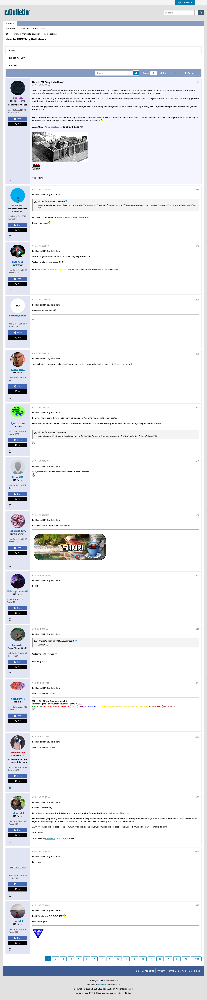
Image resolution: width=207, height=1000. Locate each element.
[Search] (201, 12)
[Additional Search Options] (196, 12)
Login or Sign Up (185, 2)
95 (185, 958)
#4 (197, 299)
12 (134, 958)
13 (143, 958)
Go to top (194, 970)
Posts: (11, 112)
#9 (197, 575)
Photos (13, 65)
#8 (197, 515)
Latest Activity (17, 57)
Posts (12, 50)
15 (160, 958)
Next (196, 958)
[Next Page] (175, 73)
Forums (10, 23)
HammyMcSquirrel (53, 127)
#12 (197, 736)
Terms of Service (176, 970)
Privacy (161, 970)
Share (19, 119)
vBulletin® (103, 984)
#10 (197, 629)
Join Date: (13, 110)
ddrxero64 (50, 838)
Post (19, 123)
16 (168, 958)
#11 (197, 683)
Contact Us (148, 970)
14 (151, 958)
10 (118, 958)
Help (136, 970)
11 (126, 958)
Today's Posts (38, 28)
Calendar (24, 28)
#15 (197, 905)
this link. (69, 93)
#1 (198, 82)
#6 (197, 407)
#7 (197, 461)
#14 (197, 851)
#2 (197, 189)
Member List (11, 28)
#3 (197, 246)
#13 (197, 797)
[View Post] (66, 201)
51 (177, 958)
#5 (197, 353)
